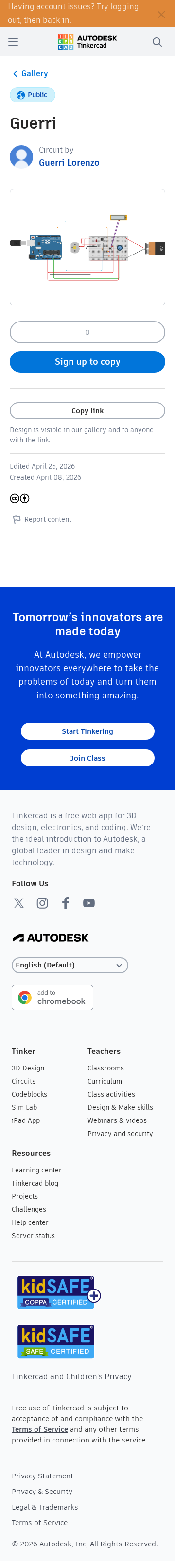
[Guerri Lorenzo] (21, 156)
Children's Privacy (99, 1376)
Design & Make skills (120, 1107)
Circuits (23, 1081)
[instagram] (42, 903)
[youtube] (89, 903)
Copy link (87, 411)
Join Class (87, 758)
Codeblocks (29, 1094)
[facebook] (65, 903)
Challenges (29, 1209)
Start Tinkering (87, 731)
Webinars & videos (117, 1120)
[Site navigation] (13, 41)
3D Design (28, 1068)
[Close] (161, 13)
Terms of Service (40, 1429)
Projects (25, 1196)
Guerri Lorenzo (69, 162)
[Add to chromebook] (52, 996)
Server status (33, 1235)
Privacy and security (120, 1133)
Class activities (111, 1094)
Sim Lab (24, 1107)
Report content (47, 519)
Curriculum (105, 1081)
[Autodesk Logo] (51, 939)
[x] (19, 903)
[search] (157, 41)
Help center (30, 1222)
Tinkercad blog (35, 1183)
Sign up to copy (88, 362)
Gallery (34, 73)
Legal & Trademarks (45, 1507)
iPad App (26, 1120)
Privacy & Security (42, 1491)
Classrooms (106, 1068)
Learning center (37, 1170)
